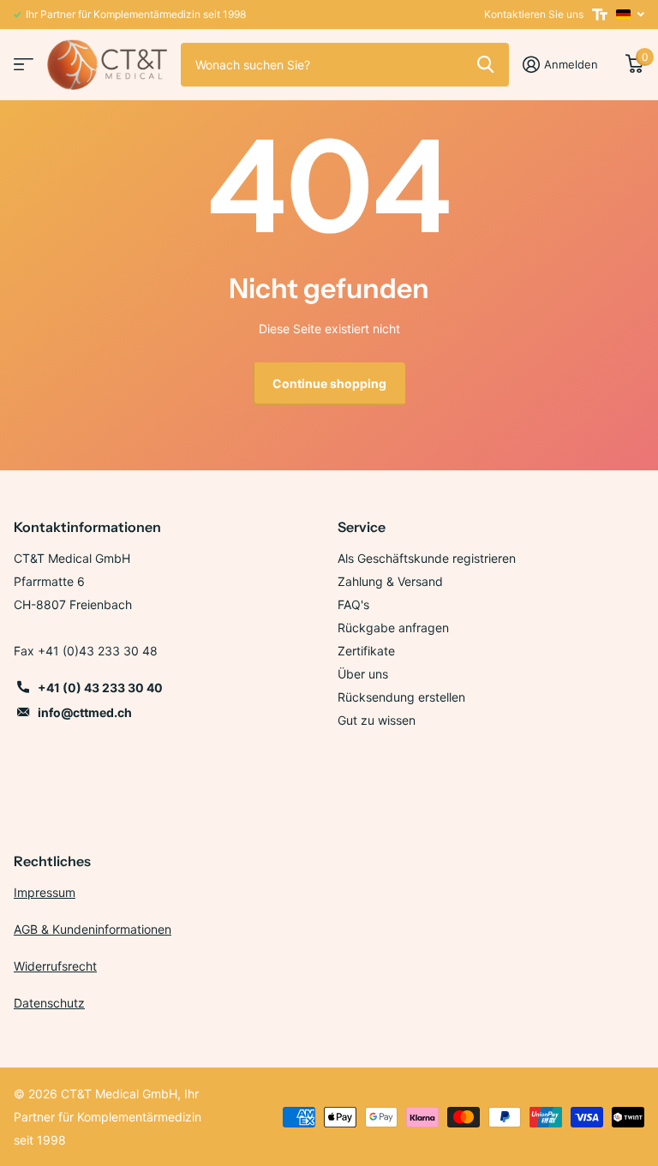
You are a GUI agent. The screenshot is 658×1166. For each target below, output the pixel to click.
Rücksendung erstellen (401, 697)
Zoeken (485, 64)
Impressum (44, 892)
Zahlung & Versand (390, 581)
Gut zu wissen (377, 720)
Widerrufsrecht (55, 966)
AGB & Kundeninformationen (92, 929)
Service (362, 526)
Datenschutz (49, 1003)
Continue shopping (329, 383)
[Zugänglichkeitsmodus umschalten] (599, 14)
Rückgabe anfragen (393, 627)
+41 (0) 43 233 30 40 (100, 687)
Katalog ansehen (23, 64)
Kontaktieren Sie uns (533, 14)
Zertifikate (366, 650)
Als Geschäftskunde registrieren (427, 558)
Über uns (363, 674)
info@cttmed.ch (85, 712)
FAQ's (353, 604)
